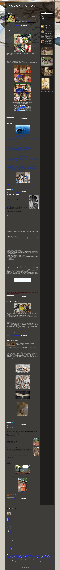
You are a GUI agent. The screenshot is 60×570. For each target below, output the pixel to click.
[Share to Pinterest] (26, 25)
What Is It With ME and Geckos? (13, 340)
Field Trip (43, 557)
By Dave (44, 555)
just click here (28, 21)
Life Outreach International (29, 559)
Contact (42, 22)
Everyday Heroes (32, 557)
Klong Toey (15, 559)
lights (46, 559)
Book (38, 555)
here (33, 331)
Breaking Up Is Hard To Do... (48, 35)
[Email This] (22, 118)
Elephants (14, 557)
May (9, 545)
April (9, 546)
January (10, 549)
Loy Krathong (49, 559)
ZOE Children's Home (21, 336)
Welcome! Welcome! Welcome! (13, 301)
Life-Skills (43, 559)
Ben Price (36, 555)
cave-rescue (8, 556)
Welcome (42, 17)
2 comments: (18, 296)
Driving (51, 556)
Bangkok (33, 555)
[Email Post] (21, 25)
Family (39, 557)
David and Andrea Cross (21, 5)
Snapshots (46, 560)
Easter (8, 557)
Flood (13, 192)
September (10, 540)
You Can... (42, 19)
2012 (9, 527)
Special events (13, 561)
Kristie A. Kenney (19, 559)
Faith (36, 557)
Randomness (14, 336)
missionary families (20, 331)
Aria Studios (18, 555)
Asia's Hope (22, 555)
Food (48, 557)
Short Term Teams (39, 560)
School (26, 560)
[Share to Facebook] (25, 25)
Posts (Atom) (11, 503)
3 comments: (18, 118)
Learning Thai (23, 559)
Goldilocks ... (9, 30)
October (10, 531)
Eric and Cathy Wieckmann (26, 557)
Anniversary (11, 555)
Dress (48, 556)
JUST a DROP (9, 123)
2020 (9, 518)
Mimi (9, 207)
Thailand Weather (17, 192)
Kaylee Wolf (12, 559)
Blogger (37, 567)
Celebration (12, 556)
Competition (31, 556)
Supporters (18, 561)
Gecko (13, 425)
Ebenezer (11, 557)
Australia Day (29, 555)
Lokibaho (31, 567)
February (10, 548)
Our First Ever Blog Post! (48, 25)
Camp (47, 555)
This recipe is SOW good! (12, 429)
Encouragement (11, 192)
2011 (9, 528)
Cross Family (10, 26)
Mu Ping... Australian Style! (48, 40)
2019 (9, 519)
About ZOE (42, 18)
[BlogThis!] (23, 25)
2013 (9, 526)
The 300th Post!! (47, 30)
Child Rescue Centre (22, 556)
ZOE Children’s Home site (22, 171)
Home (42, 16)
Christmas (27, 556)
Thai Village (29, 561)
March (10, 547)
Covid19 (34, 556)
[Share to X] (24, 25)
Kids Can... (42, 20)
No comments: (18, 25)
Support (42, 21)
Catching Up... (9, 13)
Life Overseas (10, 336)
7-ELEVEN (8, 555)
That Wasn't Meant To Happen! (13, 194)
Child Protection (17, 556)
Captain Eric (50, 555)
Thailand (17, 336)
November (10, 530)
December (10, 529)
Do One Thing (45, 556)
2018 (9, 520)
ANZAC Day (15, 555)
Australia (25, 555)
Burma (41, 555)
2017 (9, 521)
